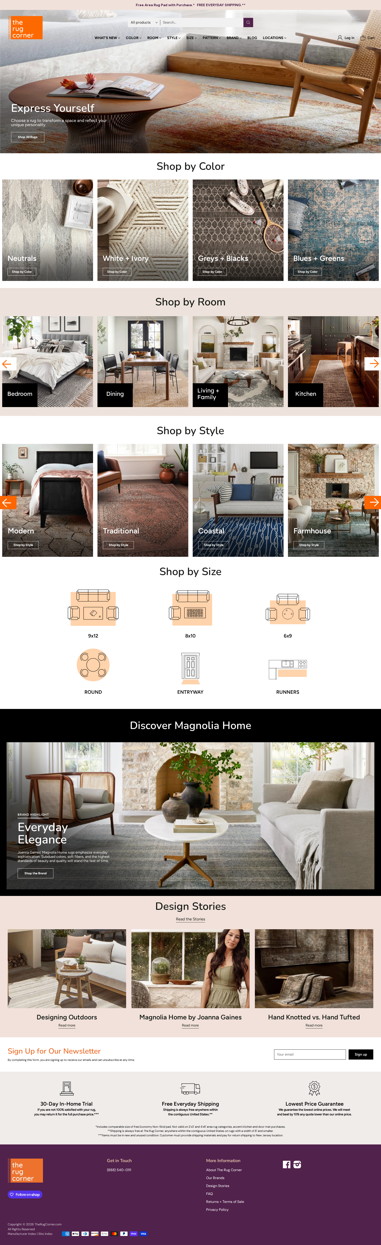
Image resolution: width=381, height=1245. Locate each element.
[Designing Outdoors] (67, 968)
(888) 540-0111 (119, 1170)
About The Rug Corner (224, 1170)
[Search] (248, 22)
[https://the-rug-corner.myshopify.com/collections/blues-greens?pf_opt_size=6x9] (333, 230)
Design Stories (217, 1185)
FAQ (209, 1193)
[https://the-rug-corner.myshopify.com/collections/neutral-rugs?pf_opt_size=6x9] (47, 230)
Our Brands (215, 1178)
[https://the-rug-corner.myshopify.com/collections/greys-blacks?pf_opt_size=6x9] (238, 230)
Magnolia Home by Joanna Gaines (190, 1017)
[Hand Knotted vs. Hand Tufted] (314, 968)
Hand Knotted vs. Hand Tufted (314, 1017)
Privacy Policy (217, 1209)
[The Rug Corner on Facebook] (286, 1163)
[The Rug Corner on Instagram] (297, 1163)
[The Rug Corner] (25, 28)
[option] (47, 361)
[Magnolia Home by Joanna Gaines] (190, 968)
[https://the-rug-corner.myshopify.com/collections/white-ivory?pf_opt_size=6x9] (142, 230)
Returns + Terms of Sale (225, 1201)
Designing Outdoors (67, 1017)
